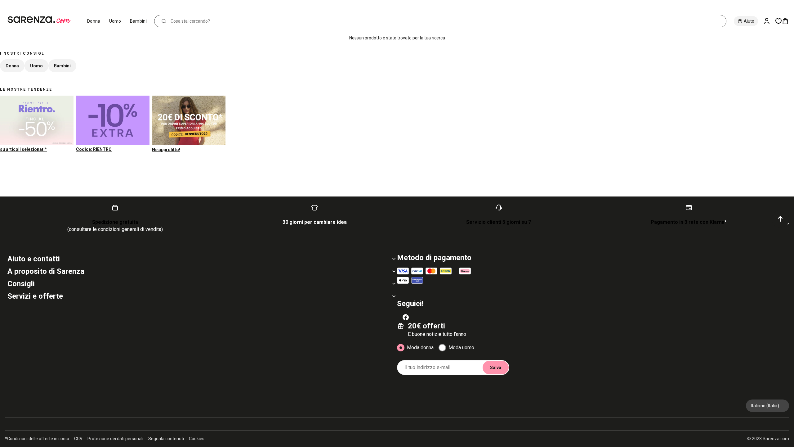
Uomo (115, 21)
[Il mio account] (769, 21)
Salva (495, 367)
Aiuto (749, 21)
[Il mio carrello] (788, 21)
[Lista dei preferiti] (778, 21)
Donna (93, 21)
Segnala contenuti (166, 438)
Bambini (138, 21)
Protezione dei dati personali (115, 438)
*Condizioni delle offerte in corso (37, 438)
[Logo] (41, 19)
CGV (78, 438)
